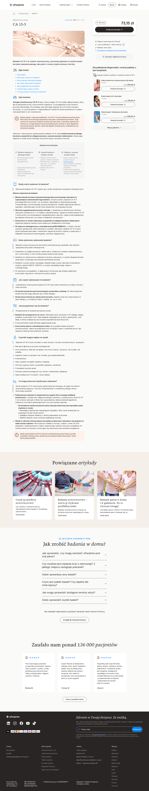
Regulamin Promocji (48, 766)
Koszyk (135, 5)
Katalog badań (23, 13)
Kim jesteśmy (10, 750)
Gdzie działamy (44, 5)
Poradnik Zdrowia (83, 5)
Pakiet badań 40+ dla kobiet (111, 96)
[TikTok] (34, 723)
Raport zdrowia (82, 757)
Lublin (113, 773)
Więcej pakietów (113, 128)
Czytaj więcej (20, 514)
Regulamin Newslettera (99, 734)
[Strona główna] (14, 13)
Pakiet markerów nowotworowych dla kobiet (117, 80)
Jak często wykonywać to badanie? (29, 83)
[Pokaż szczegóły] (123, 44)
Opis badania (21, 75)
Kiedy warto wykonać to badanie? (28, 77)
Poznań (114, 783)
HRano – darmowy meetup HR (87, 763)
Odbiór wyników (46, 760)
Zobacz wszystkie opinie (74, 699)
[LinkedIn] (8, 723)
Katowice (115, 757)
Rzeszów (115, 779)
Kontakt (8, 753)
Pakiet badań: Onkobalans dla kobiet (114, 112)
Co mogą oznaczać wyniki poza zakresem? (31, 92)
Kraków (114, 750)
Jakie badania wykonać (49, 753)
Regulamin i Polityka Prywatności (87, 782)
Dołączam (136, 729)
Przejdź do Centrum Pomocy (74, 620)
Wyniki (112, 5)
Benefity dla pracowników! (86, 760)
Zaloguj (123, 5)
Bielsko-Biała (116, 763)
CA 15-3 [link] (34, 13)
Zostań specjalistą (13, 757)
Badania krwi (81, 753)
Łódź (113, 770)
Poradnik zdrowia (47, 763)
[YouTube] (28, 723)
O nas (34, 5)
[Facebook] (21, 723)
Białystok (115, 766)
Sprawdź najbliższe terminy (115, 57)
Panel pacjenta (46, 757)
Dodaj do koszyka (113, 30)
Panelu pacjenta (68, 161)
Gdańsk (114, 760)
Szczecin (115, 786)
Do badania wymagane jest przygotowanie (112, 50)
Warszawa (102, 22)
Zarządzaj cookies (83, 784)
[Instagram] (15, 723)
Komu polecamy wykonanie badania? (29, 80)
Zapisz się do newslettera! (50, 770)
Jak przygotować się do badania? (28, 86)
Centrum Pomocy (47, 750)
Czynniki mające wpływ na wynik (28, 89)
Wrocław (114, 776)
